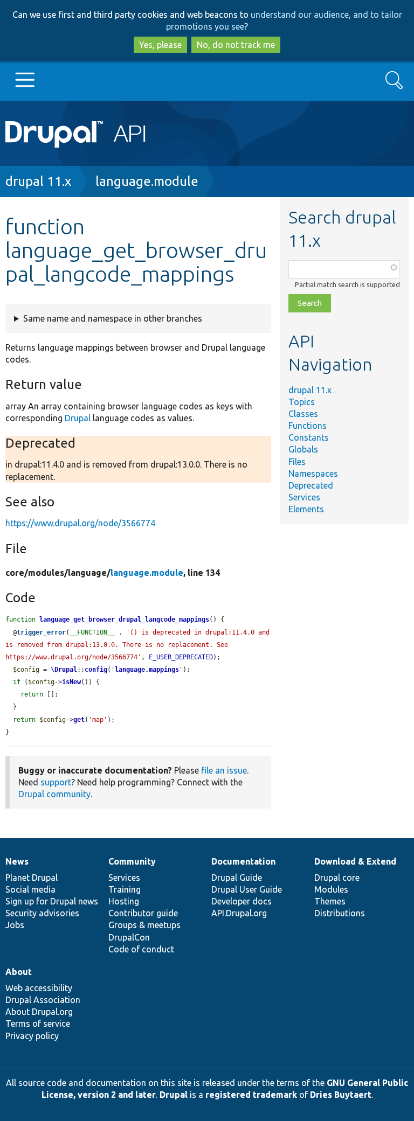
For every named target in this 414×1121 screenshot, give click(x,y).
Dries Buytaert (340, 1094)
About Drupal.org (39, 1011)
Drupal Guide (236, 877)
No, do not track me (236, 45)
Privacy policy (32, 1036)
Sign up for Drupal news (51, 901)
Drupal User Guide (246, 889)
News (17, 861)
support (55, 782)
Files (297, 461)
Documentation (243, 861)
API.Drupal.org (239, 913)
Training (124, 889)
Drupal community (54, 794)
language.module (146, 181)
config (96, 669)
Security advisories (42, 913)
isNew (71, 682)
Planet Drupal (31, 877)
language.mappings (147, 669)
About (18, 972)
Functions (307, 425)
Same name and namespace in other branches (112, 318)
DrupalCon (129, 937)
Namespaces (313, 473)
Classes (303, 414)
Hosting (123, 901)
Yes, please (160, 45)
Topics (301, 402)
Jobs (14, 925)
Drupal (78, 418)
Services (304, 497)
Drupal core (337, 877)
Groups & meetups (144, 925)
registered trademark (251, 1094)
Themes (330, 901)
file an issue (224, 770)
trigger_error (41, 632)
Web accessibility (38, 988)
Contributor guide (143, 913)
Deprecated (310, 485)
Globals (303, 449)
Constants (308, 437)
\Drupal (64, 669)
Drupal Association (42, 1000)
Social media (30, 889)
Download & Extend (355, 861)
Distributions (339, 913)
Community (132, 861)
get (79, 719)
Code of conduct (141, 949)
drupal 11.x (38, 181)
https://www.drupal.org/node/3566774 (80, 523)
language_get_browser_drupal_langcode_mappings (124, 619)
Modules (331, 889)
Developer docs (241, 901)
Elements (306, 509)
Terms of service (37, 1023)
